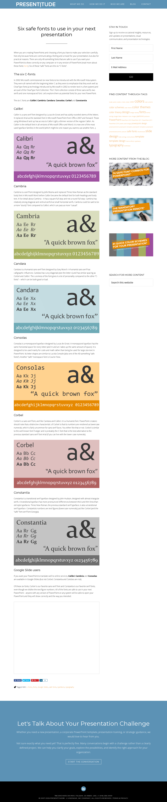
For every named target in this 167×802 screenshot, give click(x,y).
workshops (127, 146)
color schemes (116, 107)
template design (117, 140)
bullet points (113, 102)
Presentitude (36, 4)
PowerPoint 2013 (147, 120)
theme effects (130, 141)
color (132, 101)
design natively (134, 112)
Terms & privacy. (120, 798)
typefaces (61, 687)
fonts (35, 687)
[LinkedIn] (83, 791)
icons (129, 116)
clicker (127, 102)
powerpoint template (125, 127)
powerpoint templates (139, 127)
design (126, 112)
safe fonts (53, 687)
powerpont (149, 127)
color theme (128, 108)
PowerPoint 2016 (114, 123)
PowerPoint (115, 119)
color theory (115, 112)
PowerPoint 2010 (126, 120)
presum (124, 132)
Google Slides (43, 687)
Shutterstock (141, 132)
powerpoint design (139, 123)
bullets (119, 102)
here (26, 66)
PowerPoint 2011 (137, 120)
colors (139, 101)
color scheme (149, 102)
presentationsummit (115, 132)
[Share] (40, 680)
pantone (140, 116)
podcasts (147, 116)
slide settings (123, 137)
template (139, 136)
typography (70, 687)
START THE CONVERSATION (83, 762)
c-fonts (29, 687)
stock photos (131, 137)
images (134, 116)
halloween (125, 116)
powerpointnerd (114, 127)
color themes (141, 107)
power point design (125, 123)
